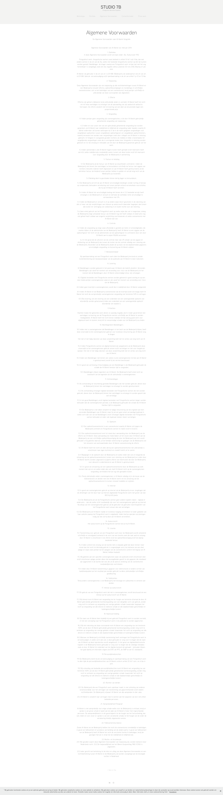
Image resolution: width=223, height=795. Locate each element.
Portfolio (92, 16)
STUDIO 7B (111, 7)
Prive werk (142, 16)
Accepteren (172, 792)
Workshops (81, 16)
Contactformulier (128, 16)
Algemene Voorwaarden (108, 16)
